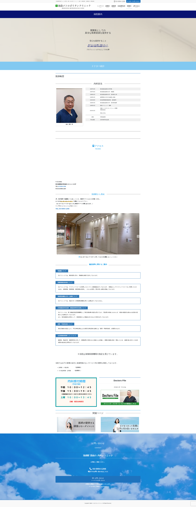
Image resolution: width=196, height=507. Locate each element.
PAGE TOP (190, 490)
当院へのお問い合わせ (134, 1)
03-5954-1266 (62, 186)
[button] (138, 236)
